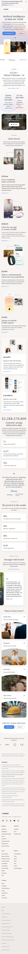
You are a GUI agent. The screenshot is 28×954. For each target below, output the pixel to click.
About (3, 883)
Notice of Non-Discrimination (7, 926)
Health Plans (4, 831)
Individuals (16, 829)
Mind (15, 863)
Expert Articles (5, 854)
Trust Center (4, 897)
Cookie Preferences (5, 949)
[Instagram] (3, 820)
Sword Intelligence (18, 868)
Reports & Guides (5, 856)
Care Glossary (5, 866)
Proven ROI (4, 838)
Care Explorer (4, 863)
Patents (3, 870)
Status (3, 910)
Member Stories (17, 834)
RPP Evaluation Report (6, 930)
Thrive (15, 856)
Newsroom (4, 873)
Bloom (15, 858)
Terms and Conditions (6, 913)
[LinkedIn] (10, 820)
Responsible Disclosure (6, 923)
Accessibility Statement (6, 920)
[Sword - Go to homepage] (14, 813)
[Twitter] (18, 820)
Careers (3, 895)
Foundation (4, 885)
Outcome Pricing (5, 846)
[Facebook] (6, 820)
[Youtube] (14, 820)
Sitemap (3, 907)
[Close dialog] (26, 2)
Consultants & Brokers (6, 834)
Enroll (15, 831)
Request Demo (5, 843)
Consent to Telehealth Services (7, 936)
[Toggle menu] (24, 9)
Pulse (15, 861)
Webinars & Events (6, 858)
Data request (4, 943)
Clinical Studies (5, 868)
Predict (15, 866)
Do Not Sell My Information (7, 933)
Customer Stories (5, 861)
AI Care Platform (17, 854)
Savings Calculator (6, 841)
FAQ (3, 875)
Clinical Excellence (6, 888)
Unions (3, 836)
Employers (4, 829)
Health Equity (4, 893)
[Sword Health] (5, 9)
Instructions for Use (5, 946)
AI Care (3, 890)
